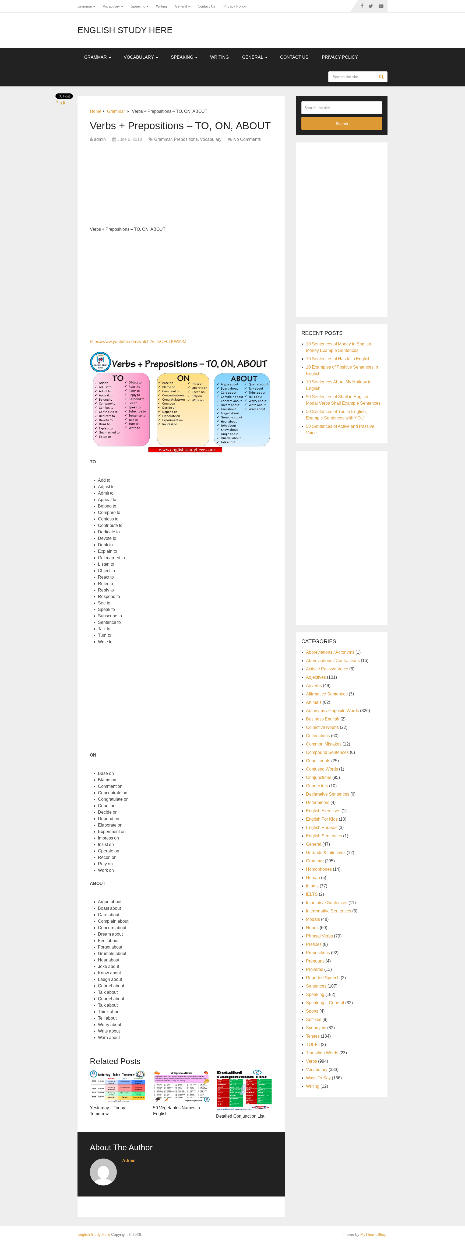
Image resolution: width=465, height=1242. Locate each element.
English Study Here (125, 30)
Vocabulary (111, 6)
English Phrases (321, 827)
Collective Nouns (322, 727)
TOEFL (313, 1044)
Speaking (138, 6)
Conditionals (318, 760)
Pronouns (315, 961)
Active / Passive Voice (327, 669)
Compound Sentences (327, 752)
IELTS (312, 894)
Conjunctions (318, 777)
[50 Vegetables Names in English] (181, 1086)
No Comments (247, 139)
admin (100, 139)
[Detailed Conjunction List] (244, 1090)
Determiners (317, 802)
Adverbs (314, 685)
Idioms (312, 886)
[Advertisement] (181, 185)
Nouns (312, 927)
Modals (313, 919)
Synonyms (316, 1028)
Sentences (316, 986)
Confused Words (322, 769)
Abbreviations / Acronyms (330, 652)
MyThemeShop (373, 1234)
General (181, 6)
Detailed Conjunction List (240, 1116)
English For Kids (322, 819)
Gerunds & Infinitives (326, 852)
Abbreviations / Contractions (333, 660)
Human (313, 877)
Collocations (318, 735)
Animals (314, 702)
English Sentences (324, 836)
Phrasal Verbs (319, 936)
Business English (322, 719)
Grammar (85, 6)
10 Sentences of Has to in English (338, 358)
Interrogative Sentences (328, 911)
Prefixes (314, 944)
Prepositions (186, 139)
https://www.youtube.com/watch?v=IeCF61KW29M (138, 341)
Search (382, 76)
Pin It (60, 103)
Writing (161, 6)
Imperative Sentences (326, 902)
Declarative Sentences (327, 794)
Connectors (317, 785)
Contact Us (206, 6)
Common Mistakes (323, 744)
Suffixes (313, 1019)
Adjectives (316, 677)
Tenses (313, 1036)
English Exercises (323, 811)
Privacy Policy (234, 6)
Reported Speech (323, 977)
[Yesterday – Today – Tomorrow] (118, 1086)
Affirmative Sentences (327, 694)
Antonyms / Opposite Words (332, 710)
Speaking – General (325, 1002)
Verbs (311, 1061)
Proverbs (314, 969)
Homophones (319, 869)
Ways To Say (318, 1078)
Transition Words (322, 1053)
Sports (312, 1011)
